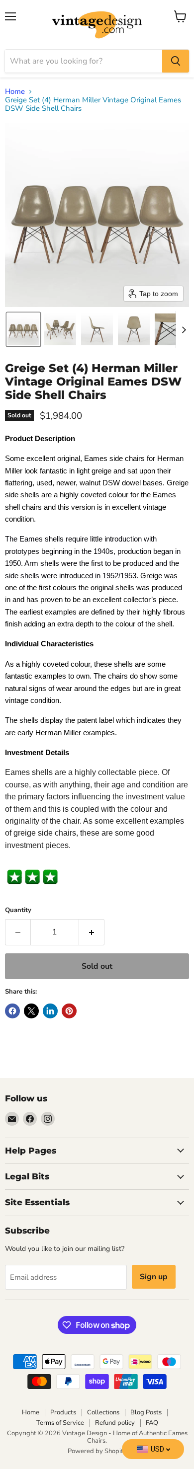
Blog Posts (146, 1412)
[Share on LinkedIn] (50, 1011)
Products (63, 1412)
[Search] (175, 61)
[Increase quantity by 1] (91, 932)
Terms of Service (60, 1422)
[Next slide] (184, 329)
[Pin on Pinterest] (69, 1011)
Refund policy (115, 1422)
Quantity (18, 910)
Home (15, 91)
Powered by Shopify (97, 1451)
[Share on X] (31, 1011)
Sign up (154, 1276)
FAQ (152, 1422)
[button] (23, 329)
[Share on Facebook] (12, 1011)
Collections (103, 1412)
